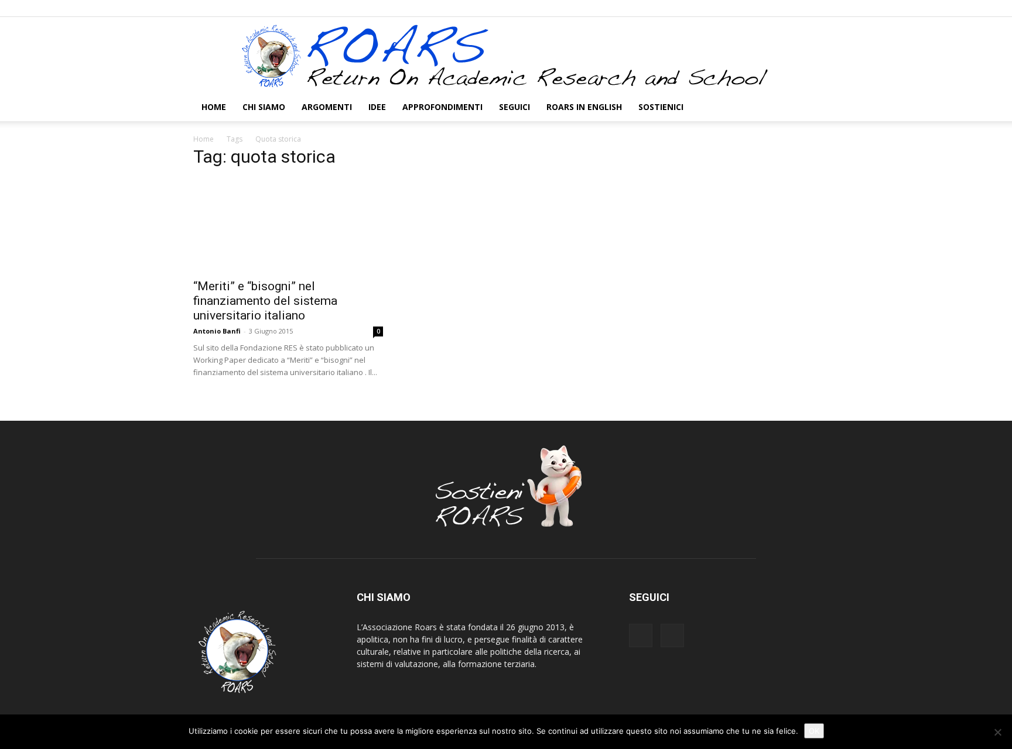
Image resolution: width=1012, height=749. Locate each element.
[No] (997, 732)
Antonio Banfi (217, 331)
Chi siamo (263, 106)
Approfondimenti (442, 106)
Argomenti (327, 106)
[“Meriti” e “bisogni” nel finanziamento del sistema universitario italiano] (288, 225)
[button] (805, 108)
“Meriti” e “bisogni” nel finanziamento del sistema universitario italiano (265, 300)
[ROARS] (506, 55)
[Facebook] (790, 8)
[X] (810, 8)
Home (213, 106)
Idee (377, 106)
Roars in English (584, 106)
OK (814, 731)
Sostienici (660, 106)
